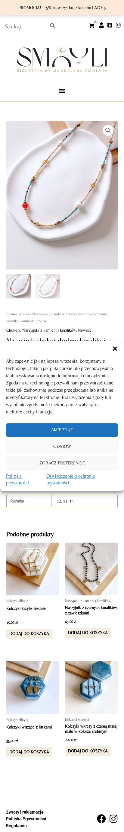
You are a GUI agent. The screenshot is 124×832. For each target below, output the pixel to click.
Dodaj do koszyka (29, 633)
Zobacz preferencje (62, 462)
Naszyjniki (40, 314)
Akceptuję (62, 429)
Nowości (85, 330)
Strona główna (17, 314)
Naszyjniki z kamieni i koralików (49, 330)
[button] (115, 349)
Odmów (62, 446)
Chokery (58, 314)
